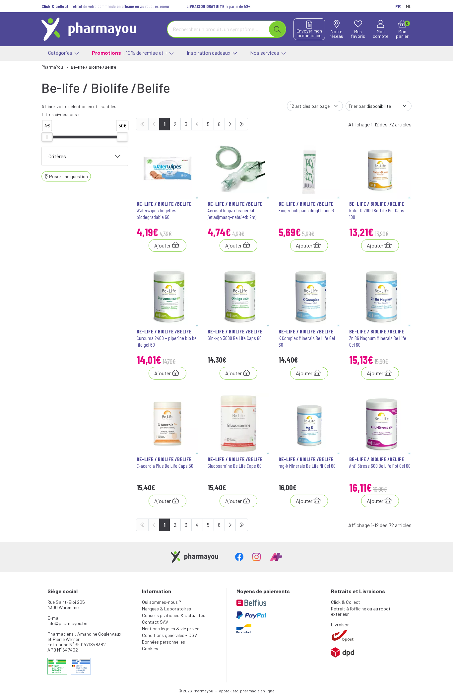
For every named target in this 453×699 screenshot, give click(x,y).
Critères (57, 156)
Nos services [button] (265, 52)
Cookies (150, 648)
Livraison (340, 624)
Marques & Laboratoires (166, 608)
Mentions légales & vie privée (170, 628)
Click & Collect (345, 602)
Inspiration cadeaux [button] (209, 52)
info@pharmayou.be (67, 623)
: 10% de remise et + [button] (130, 52)
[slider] (47, 137)
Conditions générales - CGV (169, 635)
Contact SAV (155, 622)
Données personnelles (163, 642)
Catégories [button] (60, 52)
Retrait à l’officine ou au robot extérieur (361, 611)
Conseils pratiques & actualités (173, 615)
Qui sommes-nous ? (161, 602)
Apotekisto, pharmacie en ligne (247, 690)
